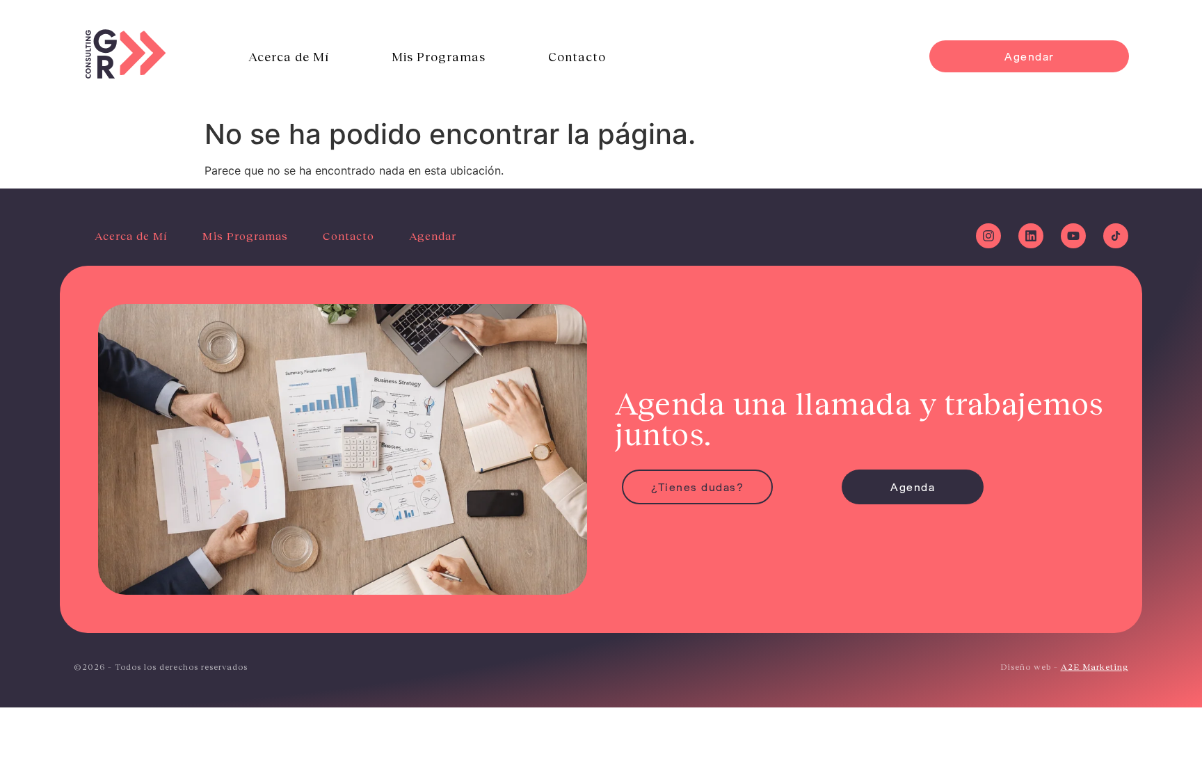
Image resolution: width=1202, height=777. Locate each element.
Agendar (432, 235)
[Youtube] (1073, 235)
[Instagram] (988, 235)
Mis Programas (439, 56)
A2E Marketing (1094, 667)
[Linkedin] (1030, 235)
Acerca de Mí (288, 56)
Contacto (577, 56)
